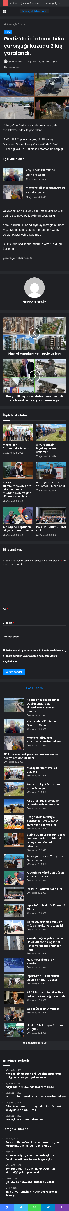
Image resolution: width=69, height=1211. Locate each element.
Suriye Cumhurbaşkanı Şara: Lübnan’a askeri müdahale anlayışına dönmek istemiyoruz (17, 489)
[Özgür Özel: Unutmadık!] (14, 1014)
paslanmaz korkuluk (35, 1042)
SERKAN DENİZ (17, 61)
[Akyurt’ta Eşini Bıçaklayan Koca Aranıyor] (51, 432)
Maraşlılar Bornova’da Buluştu (16, 446)
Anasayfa (11, 24)
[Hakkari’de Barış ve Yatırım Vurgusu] (14, 1030)
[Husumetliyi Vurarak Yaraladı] (14, 965)
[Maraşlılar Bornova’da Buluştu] (18, 432)
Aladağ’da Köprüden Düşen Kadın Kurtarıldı (18, 528)
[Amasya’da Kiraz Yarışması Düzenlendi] (51, 470)
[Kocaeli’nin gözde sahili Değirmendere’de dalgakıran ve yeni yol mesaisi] (14, 705)
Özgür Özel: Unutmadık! (43, 1009)
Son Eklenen (34, 688)
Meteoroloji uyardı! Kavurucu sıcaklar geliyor (34, 3)
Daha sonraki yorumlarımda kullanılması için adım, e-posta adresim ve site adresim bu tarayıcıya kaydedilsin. (34, 656)
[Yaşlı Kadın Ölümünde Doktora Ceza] (13, 174)
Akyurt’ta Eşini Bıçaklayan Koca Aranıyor (47, 448)
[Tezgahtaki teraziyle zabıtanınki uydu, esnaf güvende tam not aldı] (14, 822)
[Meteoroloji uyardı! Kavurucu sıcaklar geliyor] (13, 192)
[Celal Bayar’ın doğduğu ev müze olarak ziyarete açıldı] (14, 927)
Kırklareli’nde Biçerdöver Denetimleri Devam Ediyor (44, 802)
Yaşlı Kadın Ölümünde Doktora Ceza (41, 723)
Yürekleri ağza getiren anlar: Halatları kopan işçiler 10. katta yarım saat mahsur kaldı (46, 944)
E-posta (8, 622)
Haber (22, 24)
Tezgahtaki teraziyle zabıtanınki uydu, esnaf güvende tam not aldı (42, 821)
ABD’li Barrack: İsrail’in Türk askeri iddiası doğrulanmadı (46, 994)
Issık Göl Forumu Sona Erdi (51, 528)
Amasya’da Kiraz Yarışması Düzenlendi (50, 484)
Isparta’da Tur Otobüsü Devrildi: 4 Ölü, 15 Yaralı (43, 978)
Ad (5, 608)
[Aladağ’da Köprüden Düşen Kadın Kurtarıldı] (18, 515)
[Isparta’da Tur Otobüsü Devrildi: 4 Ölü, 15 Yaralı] (14, 981)
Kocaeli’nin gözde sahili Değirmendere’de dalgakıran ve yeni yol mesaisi (43, 705)
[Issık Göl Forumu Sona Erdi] (51, 515)
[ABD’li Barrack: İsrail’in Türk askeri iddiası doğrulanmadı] (14, 997)
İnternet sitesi (11, 636)
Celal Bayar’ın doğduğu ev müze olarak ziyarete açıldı (45, 923)
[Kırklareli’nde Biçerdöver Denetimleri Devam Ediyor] (14, 806)
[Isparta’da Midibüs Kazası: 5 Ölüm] (14, 910)
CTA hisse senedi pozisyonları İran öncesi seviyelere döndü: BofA (31, 756)
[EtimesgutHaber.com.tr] (34, 11)
